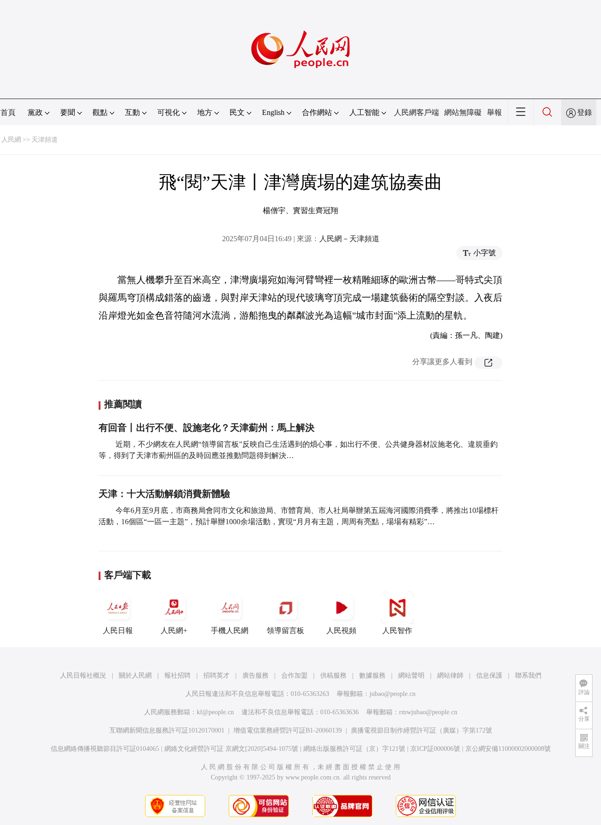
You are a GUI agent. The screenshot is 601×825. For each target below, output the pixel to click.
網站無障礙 (463, 112)
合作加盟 (294, 675)
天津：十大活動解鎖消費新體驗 (164, 494)
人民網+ (174, 630)
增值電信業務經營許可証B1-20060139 (287, 730)
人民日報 (118, 630)
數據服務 (372, 675)
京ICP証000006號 (435, 748)
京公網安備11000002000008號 (508, 748)
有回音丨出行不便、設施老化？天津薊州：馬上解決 (207, 427)
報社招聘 (177, 675)
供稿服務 (333, 675)
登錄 (584, 112)
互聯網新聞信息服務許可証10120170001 (166, 730)
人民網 (11, 139)
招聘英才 (216, 675)
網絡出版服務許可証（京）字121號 (354, 748)
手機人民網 (229, 630)
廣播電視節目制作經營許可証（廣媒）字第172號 (421, 730)
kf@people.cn (215, 712)
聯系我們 (528, 675)
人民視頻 (341, 630)
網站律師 (450, 675)
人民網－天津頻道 (349, 239)
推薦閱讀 (123, 404)
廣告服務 (255, 675)
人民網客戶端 (416, 112)
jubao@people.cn (393, 693)
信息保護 (489, 675)
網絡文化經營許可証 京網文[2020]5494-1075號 (231, 748)
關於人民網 (135, 675)
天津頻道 (44, 139)
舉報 (494, 112)
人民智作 (397, 630)
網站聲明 (411, 675)
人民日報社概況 (83, 675)
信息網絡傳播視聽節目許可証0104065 (105, 748)
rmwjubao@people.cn (428, 712)
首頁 (7, 112)
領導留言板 (285, 630)
